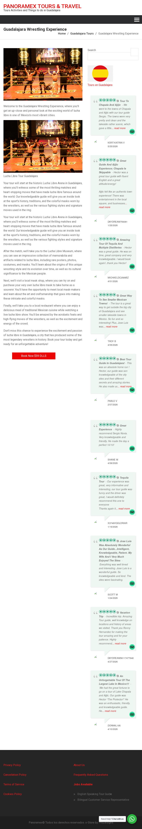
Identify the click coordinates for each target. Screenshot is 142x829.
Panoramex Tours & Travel (42, 6)
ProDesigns (106, 822)
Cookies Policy (12, 794)
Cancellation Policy (14, 774)
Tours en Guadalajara (100, 85)
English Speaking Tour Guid (93, 794)
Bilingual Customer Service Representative (103, 799)
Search (92, 50)
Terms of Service (13, 784)
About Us (79, 765)
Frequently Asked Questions (91, 774)
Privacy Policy (12, 765)
